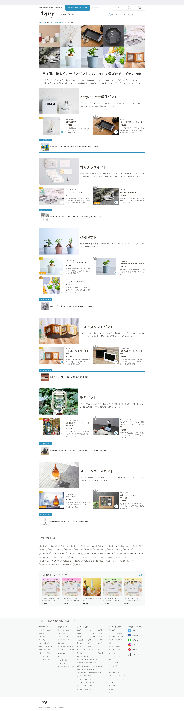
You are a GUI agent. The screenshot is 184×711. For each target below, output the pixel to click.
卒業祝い (101, 640)
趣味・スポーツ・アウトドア (117, 676)
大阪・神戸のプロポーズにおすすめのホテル (90, 666)
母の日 (100, 646)
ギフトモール (62, 656)
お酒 (110, 643)
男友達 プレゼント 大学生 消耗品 (93, 561)
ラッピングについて (63, 640)
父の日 (100, 649)
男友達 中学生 (137, 546)
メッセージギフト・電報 (116, 636)
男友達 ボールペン (111, 561)
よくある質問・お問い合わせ (66, 646)
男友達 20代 (110, 553)
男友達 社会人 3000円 (114, 550)
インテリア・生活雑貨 (115, 633)
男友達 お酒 (74, 546)
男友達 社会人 (101, 550)
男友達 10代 (43, 546)
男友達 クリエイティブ (60, 557)
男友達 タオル (113, 546)
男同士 (76, 564)
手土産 (79, 646)
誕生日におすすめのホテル (84, 689)
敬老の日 (101, 653)
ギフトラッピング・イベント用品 (118, 679)
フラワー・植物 (113, 663)
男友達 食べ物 (128, 550)
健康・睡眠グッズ (114, 672)
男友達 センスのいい (107, 557)
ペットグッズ (113, 666)
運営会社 (41, 633)
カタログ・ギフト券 (115, 646)
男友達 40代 (64, 546)
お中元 (100, 643)
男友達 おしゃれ (121, 553)
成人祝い (101, 636)
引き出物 (79, 653)
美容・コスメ (113, 659)
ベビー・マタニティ (115, 656)
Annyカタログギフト (64, 663)
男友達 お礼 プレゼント (136, 553)
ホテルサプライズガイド (84, 679)
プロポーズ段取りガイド (84, 676)
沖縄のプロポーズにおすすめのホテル (88, 669)
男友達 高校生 (44, 553)
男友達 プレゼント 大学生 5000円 (49, 561)
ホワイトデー (91, 636)
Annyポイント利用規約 (45, 646)
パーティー (91, 653)
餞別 (89, 643)
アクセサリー (113, 630)
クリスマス (91, 630)
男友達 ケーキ (102, 546)
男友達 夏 (43, 550)
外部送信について (44, 656)
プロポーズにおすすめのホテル (86, 682)
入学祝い (101, 630)
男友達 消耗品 (89, 550)
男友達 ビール (120, 557)
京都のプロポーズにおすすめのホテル (88, 663)
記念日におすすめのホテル (84, 686)
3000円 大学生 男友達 (58, 553)
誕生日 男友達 (59, 22)
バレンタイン (91, 633)
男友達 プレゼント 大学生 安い (71, 561)
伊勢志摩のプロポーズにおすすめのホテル (89, 672)
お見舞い (90, 640)
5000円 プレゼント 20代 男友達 (94, 553)
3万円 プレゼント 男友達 (75, 553)
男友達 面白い (67, 564)
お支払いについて (63, 636)
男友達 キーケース (45, 557)
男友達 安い (68, 550)
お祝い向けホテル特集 (83, 656)
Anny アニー (42, 22)
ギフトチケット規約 (44, 659)
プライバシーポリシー (45, 653)
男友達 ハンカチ (125, 546)
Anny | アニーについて (45, 630)
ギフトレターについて (64, 630)
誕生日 (50, 22)
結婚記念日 (80, 640)
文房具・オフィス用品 (115, 640)
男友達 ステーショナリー (90, 557)
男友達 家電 (78, 550)
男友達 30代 (53, 546)
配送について (62, 643)
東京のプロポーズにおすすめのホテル (88, 659)
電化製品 (111, 689)
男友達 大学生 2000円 (55, 550)
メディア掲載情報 (44, 643)
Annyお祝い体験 (62, 660)
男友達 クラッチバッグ (87, 546)
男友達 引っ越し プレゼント (128, 561)
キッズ (111, 669)
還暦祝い (90, 646)
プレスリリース (43, 640)
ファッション (113, 653)
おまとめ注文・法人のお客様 (79, 8)
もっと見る (138, 575)
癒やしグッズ (113, 692)
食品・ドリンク (113, 686)
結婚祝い (79, 633)
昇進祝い (90, 649)
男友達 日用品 (44, 564)
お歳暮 (100, 633)
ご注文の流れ (62, 633)
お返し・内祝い (81, 649)
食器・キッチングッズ (115, 649)
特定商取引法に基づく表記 (46, 649)
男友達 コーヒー (75, 557)
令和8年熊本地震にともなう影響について (51, 8)
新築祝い (79, 643)
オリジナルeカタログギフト (66, 666)
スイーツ (111, 682)
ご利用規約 (42, 636)
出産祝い (79, 636)
